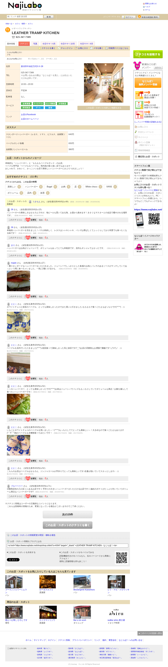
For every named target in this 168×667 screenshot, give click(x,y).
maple (14, 263)
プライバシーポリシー (82, 640)
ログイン (129, 17)
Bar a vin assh (80, 620)
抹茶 (44, 193)
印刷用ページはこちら (118, 48)
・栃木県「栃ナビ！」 (44, 648)
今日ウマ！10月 (68, 44)
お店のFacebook (28, 114)
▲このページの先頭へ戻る (150, 633)
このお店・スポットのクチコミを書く (67, 525)
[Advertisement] (92, 6)
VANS (111, 186)
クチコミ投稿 (64, 640)
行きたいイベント (146, 132)
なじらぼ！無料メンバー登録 (148, 83)
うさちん (37, 201)
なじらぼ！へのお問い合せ (130, 640)
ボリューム (15, 193)
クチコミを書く (48, 48)
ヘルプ (147, 7)
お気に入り (83, 48)
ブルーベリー (17, 486)
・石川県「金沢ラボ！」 (45, 658)
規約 (104, 640)
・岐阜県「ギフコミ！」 (107, 651)
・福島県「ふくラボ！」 (45, 651)
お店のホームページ (30, 119)
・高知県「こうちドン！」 (139, 658)
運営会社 (112, 640)
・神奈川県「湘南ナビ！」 (108, 655)
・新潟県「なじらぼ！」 (76, 651)
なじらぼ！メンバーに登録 (146, 190)
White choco (93, 186)
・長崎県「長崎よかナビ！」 (139, 648)
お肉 (65, 186)
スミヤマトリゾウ (47, 620)
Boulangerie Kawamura (84, 590)
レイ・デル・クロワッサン (118, 591)
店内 (31, 193)
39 (12, 209)
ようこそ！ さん (111, 16)
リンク (97, 640)
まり (13, 245)
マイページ (143, 137)
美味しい (14, 186)
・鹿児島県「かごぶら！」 (76, 658)
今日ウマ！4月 (48, 44)
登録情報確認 (144, 150)
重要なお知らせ (151, 3)
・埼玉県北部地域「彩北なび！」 (110, 658)
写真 (35, 44)
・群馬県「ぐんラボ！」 (45, 655)
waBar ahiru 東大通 (116, 620)
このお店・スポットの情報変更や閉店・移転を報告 (32, 535)
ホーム (147, 10)
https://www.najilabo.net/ (148, 209)
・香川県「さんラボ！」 (76, 655)
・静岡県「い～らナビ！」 (139, 655)
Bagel (51, 186)
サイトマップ (40, 640)
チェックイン (67, 48)
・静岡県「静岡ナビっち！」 (108, 648)
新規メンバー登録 (148, 17)
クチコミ (24, 44)
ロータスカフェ (46, 590)
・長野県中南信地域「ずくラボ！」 (142, 651)
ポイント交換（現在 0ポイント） (147, 143)
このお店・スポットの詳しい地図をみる (103, 108)
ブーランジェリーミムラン (16, 591)
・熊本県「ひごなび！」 (76, 648)
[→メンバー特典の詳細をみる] (148, 122)
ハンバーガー (33, 186)
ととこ (14, 304)
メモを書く (98, 48)
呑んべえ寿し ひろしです (16, 620)
